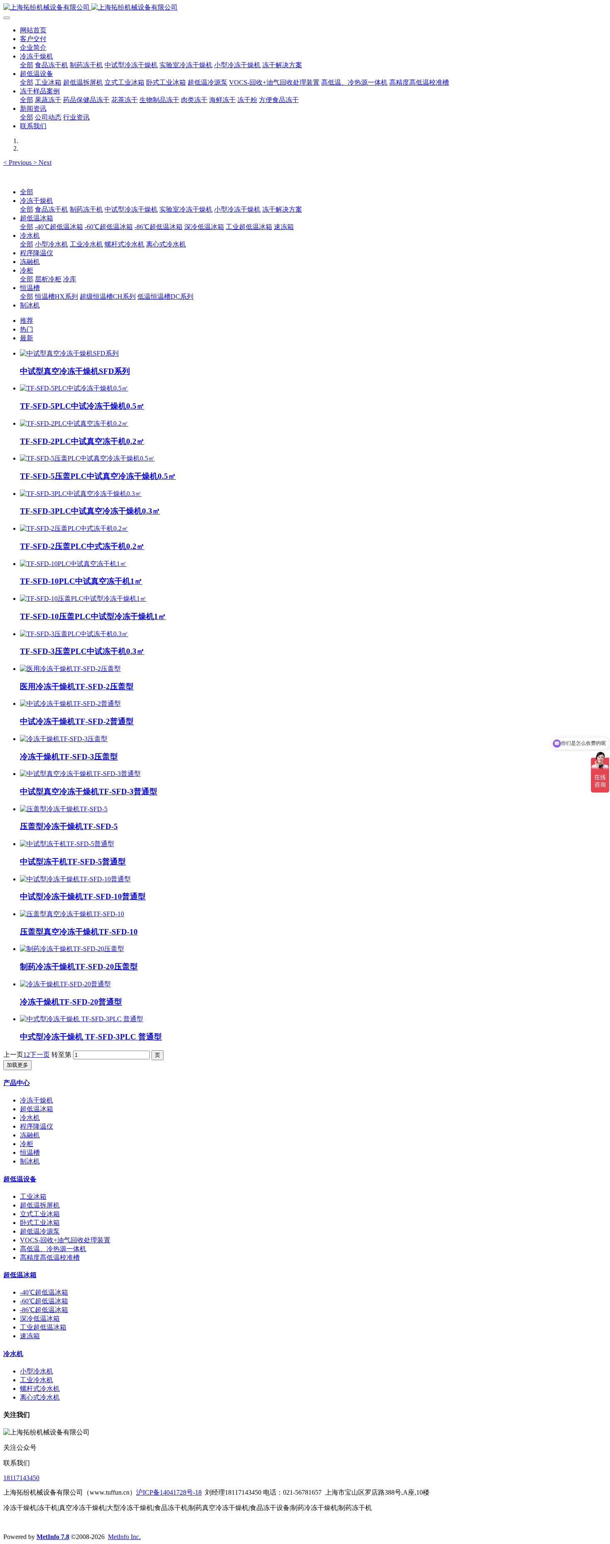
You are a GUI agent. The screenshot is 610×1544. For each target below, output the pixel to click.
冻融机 (30, 261)
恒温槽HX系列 (56, 296)
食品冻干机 (51, 209)
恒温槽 (30, 287)
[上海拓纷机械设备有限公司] (305, 7)
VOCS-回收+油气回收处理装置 (65, 1240)
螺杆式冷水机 (124, 244)
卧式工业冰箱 (40, 1222)
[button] (18, 162)
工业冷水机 (86, 244)
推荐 (26, 320)
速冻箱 (284, 226)
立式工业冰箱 (40, 1213)
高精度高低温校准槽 (50, 1257)
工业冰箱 (33, 1196)
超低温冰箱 (36, 218)
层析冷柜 (48, 279)
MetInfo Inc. (124, 1536)
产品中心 (16, 1082)
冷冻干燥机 (36, 200)
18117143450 (21, 1477)
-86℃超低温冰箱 (158, 226)
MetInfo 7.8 (53, 1536)
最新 (26, 337)
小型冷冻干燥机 (237, 209)
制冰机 (30, 305)
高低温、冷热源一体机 (53, 1248)
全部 (26, 64)
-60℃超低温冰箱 (109, 226)
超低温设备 (20, 1179)
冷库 (69, 279)
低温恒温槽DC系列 (165, 296)
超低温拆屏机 (40, 1205)
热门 (26, 329)
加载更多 (17, 1065)
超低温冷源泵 (40, 1231)
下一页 (40, 1054)
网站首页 (33, 30)
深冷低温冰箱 (204, 226)
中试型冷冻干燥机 (131, 209)
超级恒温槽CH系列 (108, 296)
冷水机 (30, 235)
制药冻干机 (86, 209)
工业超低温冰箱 (249, 226)
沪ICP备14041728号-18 (169, 1492)
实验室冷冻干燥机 (185, 209)
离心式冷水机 (166, 244)
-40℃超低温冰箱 (59, 226)
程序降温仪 (36, 252)
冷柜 (26, 270)
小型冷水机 (51, 244)
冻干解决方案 (282, 209)
